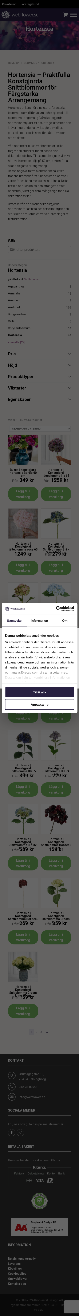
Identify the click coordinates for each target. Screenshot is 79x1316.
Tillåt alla (39, 692)
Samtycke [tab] (14, 620)
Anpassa (37, 704)
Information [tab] (39, 620)
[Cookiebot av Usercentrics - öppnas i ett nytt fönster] (56, 609)
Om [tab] (64, 620)
